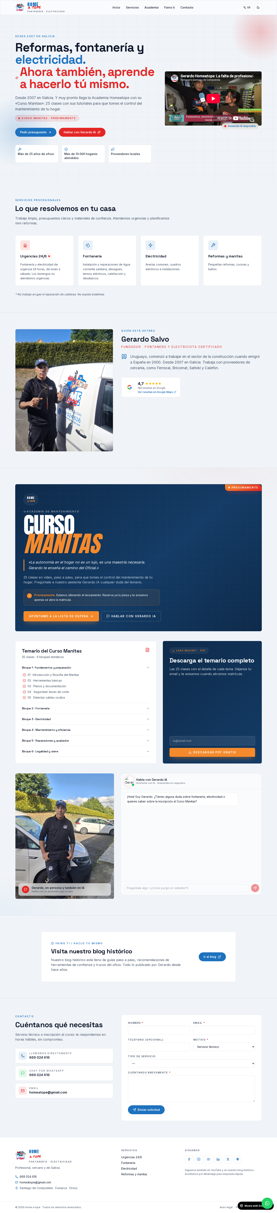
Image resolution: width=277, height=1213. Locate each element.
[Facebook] (189, 1159)
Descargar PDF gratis (214, 752)
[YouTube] (208, 1159)
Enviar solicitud (149, 1109)
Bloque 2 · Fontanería (35, 708)
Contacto (186, 7)
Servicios (132, 7)
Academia (152, 7)
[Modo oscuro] (258, 7)
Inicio (116, 7)
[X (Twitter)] (228, 1159)
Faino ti (169, 7)
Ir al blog (210, 956)
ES (249, 7)
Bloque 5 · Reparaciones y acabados (45, 740)
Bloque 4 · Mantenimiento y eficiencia (46, 730)
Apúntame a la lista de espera (58, 616)
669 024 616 (28, 1176)
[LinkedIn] (218, 1159)
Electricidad (129, 1168)
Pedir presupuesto (33, 132)
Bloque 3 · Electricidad (36, 719)
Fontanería (128, 1163)
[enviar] (255, 888)
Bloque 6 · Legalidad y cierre (40, 751)
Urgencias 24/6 (131, 1157)
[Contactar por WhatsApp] (267, 1203)
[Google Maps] (238, 1159)
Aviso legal (226, 1207)
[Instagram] (199, 1159)
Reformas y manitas (134, 1174)
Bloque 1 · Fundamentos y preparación (46, 667)
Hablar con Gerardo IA (80, 132)
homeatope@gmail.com (35, 1182)
